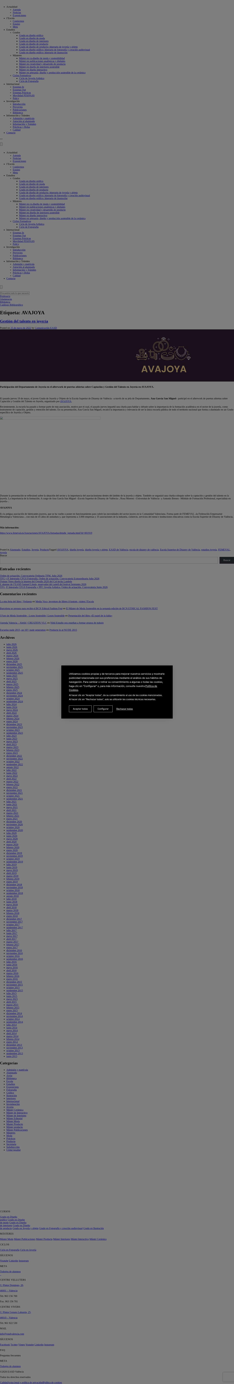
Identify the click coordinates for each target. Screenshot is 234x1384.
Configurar (103, 708)
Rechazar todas (124, 708)
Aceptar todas (80, 708)
